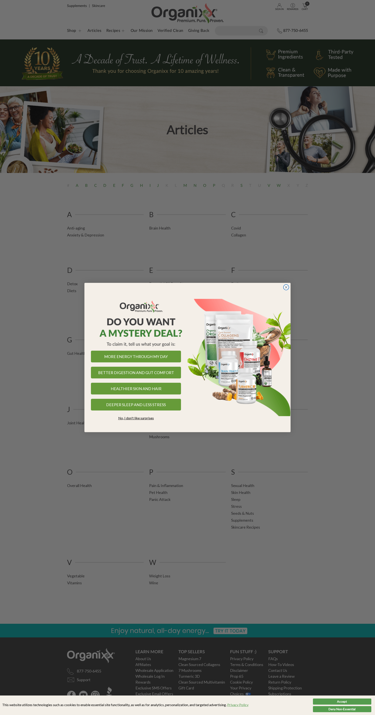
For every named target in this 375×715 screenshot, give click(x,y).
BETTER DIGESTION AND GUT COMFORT (136, 372)
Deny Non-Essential (342, 709)
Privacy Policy (237, 705)
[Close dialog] (286, 287)
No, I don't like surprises (136, 418)
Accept (342, 701)
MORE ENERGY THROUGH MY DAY (136, 356)
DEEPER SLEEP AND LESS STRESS (136, 404)
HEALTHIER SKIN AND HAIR (136, 388)
